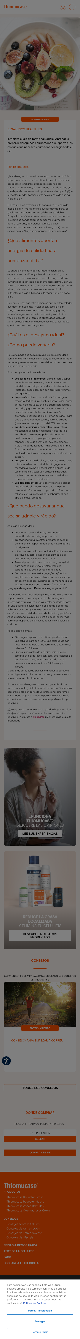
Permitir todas (40, 1331)
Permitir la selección (40, 1310)
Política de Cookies (34, 1303)
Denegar (40, 1321)
